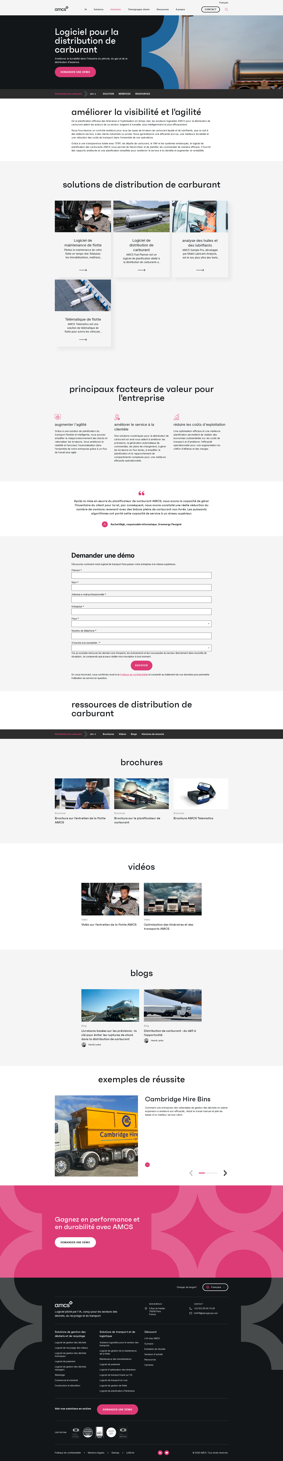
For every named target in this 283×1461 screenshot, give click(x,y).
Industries (116, 9)
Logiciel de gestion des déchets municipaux (70, 1354)
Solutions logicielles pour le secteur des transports (119, 1344)
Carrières (148, 1365)
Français (223, 2)
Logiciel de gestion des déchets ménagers (70, 1368)
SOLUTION (108, 94)
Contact (211, 9)
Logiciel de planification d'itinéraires (117, 1391)
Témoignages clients (139, 9)
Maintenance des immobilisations (115, 1359)
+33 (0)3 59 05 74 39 (204, 1308)
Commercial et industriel (66, 1380)
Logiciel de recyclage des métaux (71, 1348)
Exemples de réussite (154, 1349)
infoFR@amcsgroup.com (206, 1313)
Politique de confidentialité (68, 1452)
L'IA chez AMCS (152, 1338)
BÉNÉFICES (125, 94)
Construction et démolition (67, 1385)
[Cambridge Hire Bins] (147, 1164)
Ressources (163, 9)
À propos (180, 9)
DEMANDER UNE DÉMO (117, 1409)
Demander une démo (75, 72)
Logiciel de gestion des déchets (70, 1342)
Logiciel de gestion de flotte (113, 1385)
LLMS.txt (130, 1452)
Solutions (98, 9)
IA (86, 9)
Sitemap (115, 1452)
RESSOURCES (142, 94)
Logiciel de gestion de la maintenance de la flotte (118, 1352)
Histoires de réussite (153, 734)
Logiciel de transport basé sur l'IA (116, 1375)
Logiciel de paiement (65, 1361)
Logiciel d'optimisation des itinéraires (118, 1369)
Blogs (134, 734)
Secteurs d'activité (153, 1354)
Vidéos (122, 734)
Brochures (108, 734)
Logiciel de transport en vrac (114, 1380)
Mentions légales (96, 1452)
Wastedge (60, 1375)
